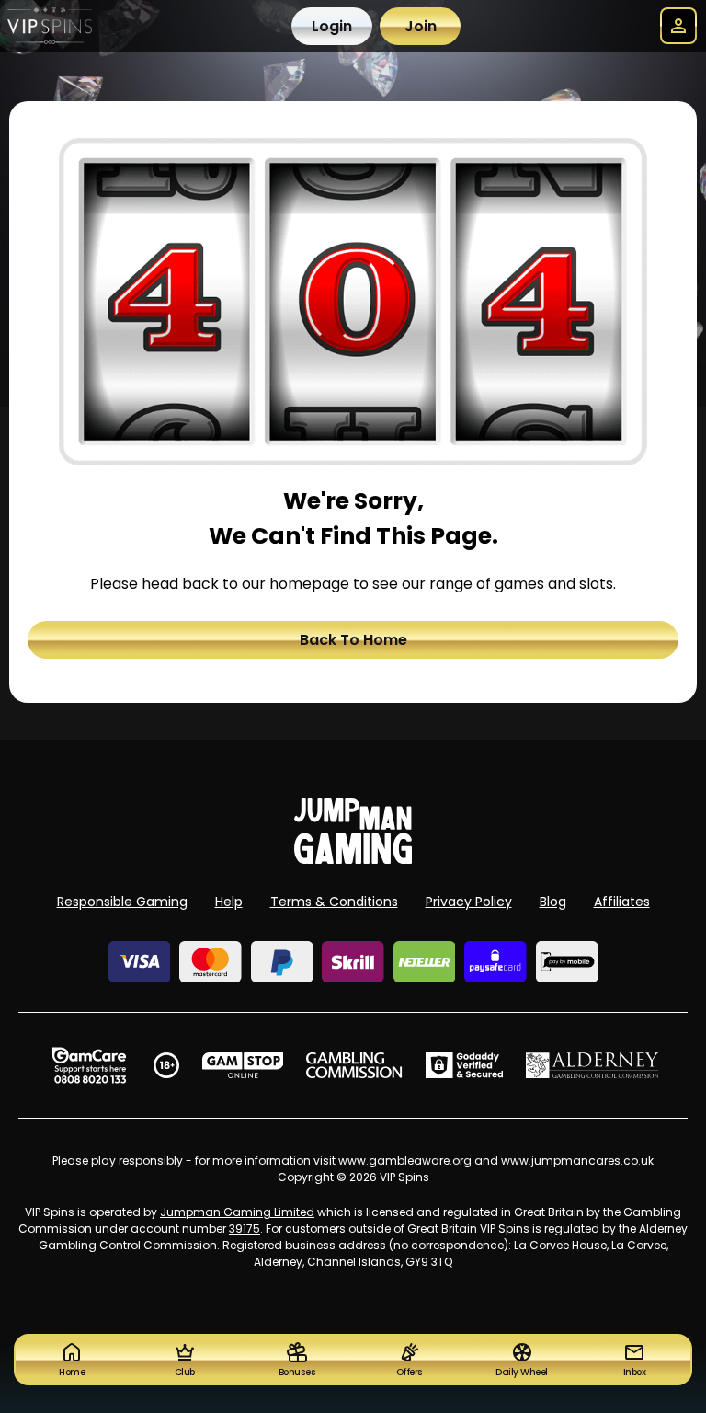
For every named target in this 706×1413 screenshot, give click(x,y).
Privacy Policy (469, 901)
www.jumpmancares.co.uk (577, 1160)
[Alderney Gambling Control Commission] (592, 1065)
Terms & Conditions (334, 901)
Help (229, 901)
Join (420, 26)
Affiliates (622, 901)
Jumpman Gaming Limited (237, 1212)
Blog (553, 901)
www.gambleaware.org (405, 1160)
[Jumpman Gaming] (353, 858)
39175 (244, 1228)
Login (332, 26)
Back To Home (353, 639)
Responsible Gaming (122, 901)
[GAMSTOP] (243, 1065)
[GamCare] (89, 1065)
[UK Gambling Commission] (354, 1065)
